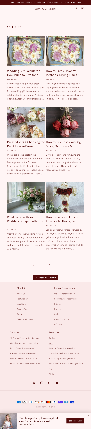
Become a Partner (25, 319)
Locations (21, 304)
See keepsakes (75, 421)
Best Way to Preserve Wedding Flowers (66, 363)
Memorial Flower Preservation (23, 358)
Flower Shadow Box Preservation (25, 363)
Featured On (22, 298)
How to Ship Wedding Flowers (62, 358)
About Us (21, 293)
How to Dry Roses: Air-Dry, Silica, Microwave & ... (63, 144)
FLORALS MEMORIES (48, 407)
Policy (51, 373)
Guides (52, 338)
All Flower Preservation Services (24, 338)
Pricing (57, 304)
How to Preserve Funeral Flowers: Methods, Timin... (64, 219)
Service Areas (23, 309)
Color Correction (61, 319)
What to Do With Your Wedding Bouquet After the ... (25, 221)
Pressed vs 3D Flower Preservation (64, 353)
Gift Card (58, 324)
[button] (8, 9)
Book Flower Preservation (65, 298)
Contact (20, 314)
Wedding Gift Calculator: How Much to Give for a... (24, 73)
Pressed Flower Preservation (23, 353)
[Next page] (57, 265)
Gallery (57, 314)
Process (57, 309)
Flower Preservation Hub (65, 293)
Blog (51, 343)
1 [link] (34, 264)
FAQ (50, 368)
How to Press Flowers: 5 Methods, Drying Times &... (64, 73)
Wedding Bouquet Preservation (24, 343)
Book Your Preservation (45, 278)
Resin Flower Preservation (22, 348)
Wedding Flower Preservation (62, 348)
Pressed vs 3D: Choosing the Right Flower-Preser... (26, 144)
